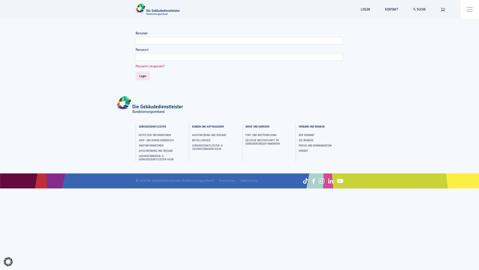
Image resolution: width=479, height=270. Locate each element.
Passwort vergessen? (150, 66)
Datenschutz (249, 180)
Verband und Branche (312, 126)
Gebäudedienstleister (152, 126)
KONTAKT (391, 9)
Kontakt (303, 150)
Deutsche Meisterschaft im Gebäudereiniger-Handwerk (262, 142)
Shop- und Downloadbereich (156, 140)
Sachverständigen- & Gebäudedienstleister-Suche (156, 158)
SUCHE (421, 9)
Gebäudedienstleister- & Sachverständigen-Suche (207, 147)
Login (142, 76)
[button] (8, 262)
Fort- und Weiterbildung (261, 135)
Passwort (142, 50)
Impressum (227, 180)
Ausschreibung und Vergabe (156, 150)
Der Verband (306, 135)
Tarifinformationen (151, 145)
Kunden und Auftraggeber (208, 126)
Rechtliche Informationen (155, 135)
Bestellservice (201, 140)
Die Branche (306, 140)
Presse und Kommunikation (315, 145)
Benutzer (142, 33)
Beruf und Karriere (257, 126)
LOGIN (365, 9)
